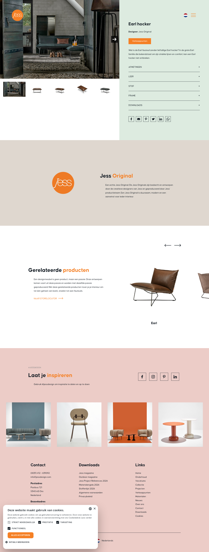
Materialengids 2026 (89, 485)
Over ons (139, 504)
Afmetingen (135, 67)
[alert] (50, 527)
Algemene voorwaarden (91, 493)
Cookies (139, 516)
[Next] (114, 39)
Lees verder (86, 517)
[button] (18, 542)
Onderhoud (141, 477)
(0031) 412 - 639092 (40, 473)
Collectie (139, 485)
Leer (131, 76)
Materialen (140, 496)
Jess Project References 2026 (93, 481)
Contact (139, 508)
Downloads (135, 105)
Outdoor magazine (88, 477)
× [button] (94, 509)
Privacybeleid (85, 496)
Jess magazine (86, 473)
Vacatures (140, 481)
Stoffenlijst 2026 (87, 489)
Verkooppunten (139, 41)
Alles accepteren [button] (20, 535)
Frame (132, 96)
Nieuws (138, 500)
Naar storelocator (45, 299)
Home (138, 473)
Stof (131, 86)
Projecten (140, 489)
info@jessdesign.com (41, 477)
